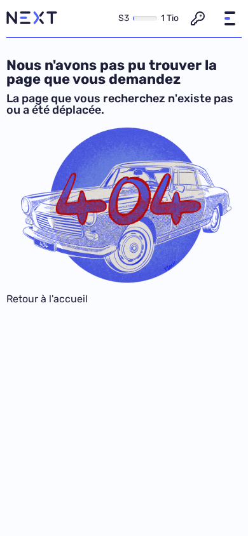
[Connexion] (198, 18)
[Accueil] (31, 18)
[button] (229, 18)
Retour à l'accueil (47, 299)
